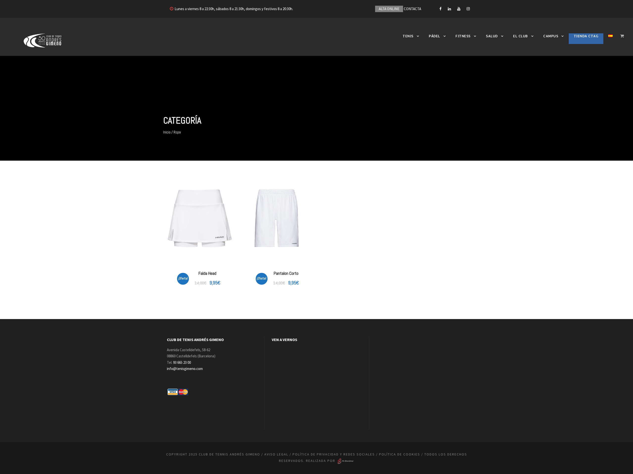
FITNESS (463, 36)
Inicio (167, 132)
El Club (520, 36)
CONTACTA (412, 8)
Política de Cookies (399, 454)
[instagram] (468, 8)
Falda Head (207, 273)
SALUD (492, 36)
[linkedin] (449, 8)
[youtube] (458, 8)
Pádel (434, 36)
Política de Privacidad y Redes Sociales (334, 454)
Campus (550, 36)
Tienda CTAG (586, 36)
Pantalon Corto (286, 273)
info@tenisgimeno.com (185, 368)
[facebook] (440, 8)
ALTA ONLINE (389, 8)
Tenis (408, 36)
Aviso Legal (276, 454)
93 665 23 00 (182, 362)
